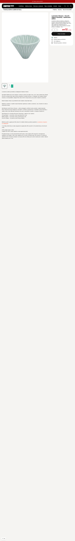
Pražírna (55, 9)
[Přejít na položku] (4, 86)
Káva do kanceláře (67, 9)
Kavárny (60, 9)
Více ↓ (62, 26)
